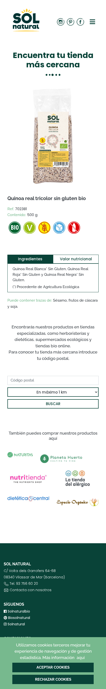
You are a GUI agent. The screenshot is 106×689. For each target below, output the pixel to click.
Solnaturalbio (18, 611)
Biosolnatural (18, 617)
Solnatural (16, 624)
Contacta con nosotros (31, 589)
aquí (81, 657)
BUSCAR (53, 403)
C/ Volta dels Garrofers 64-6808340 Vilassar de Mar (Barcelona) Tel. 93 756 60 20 (34, 580)
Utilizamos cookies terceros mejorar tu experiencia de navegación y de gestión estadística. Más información (53, 651)
